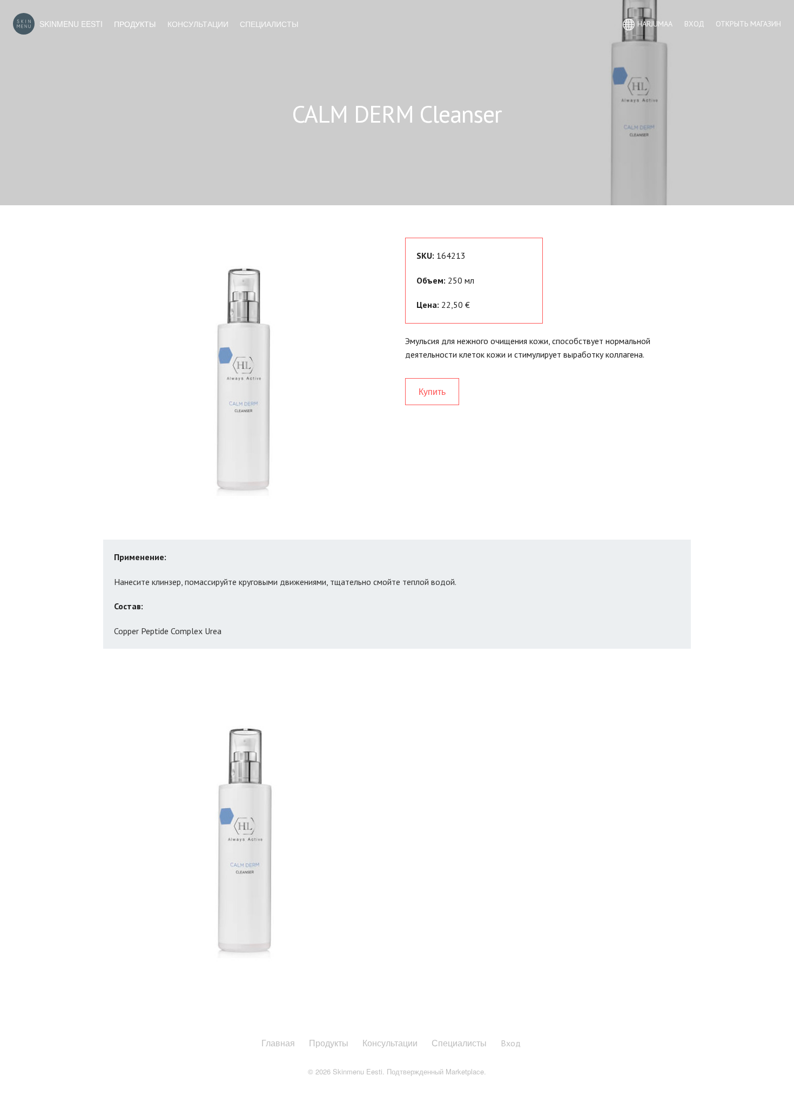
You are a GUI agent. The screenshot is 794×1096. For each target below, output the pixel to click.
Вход (511, 1043)
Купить (432, 391)
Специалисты (269, 23)
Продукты (135, 23)
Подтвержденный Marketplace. (436, 1071)
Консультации (197, 23)
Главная (278, 1043)
